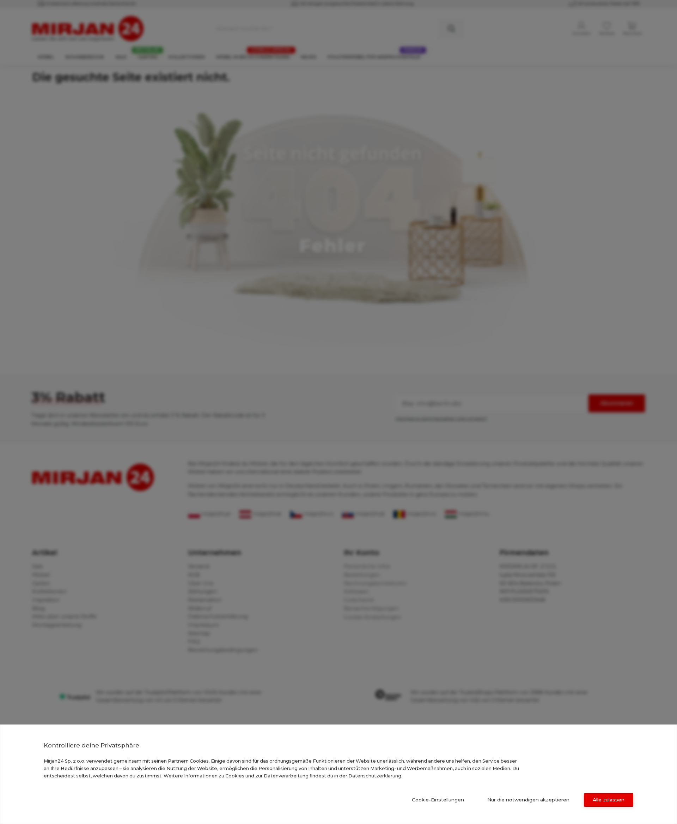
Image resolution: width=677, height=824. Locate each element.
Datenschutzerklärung (374, 775)
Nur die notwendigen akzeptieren (528, 799)
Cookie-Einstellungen (438, 799)
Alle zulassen (608, 799)
